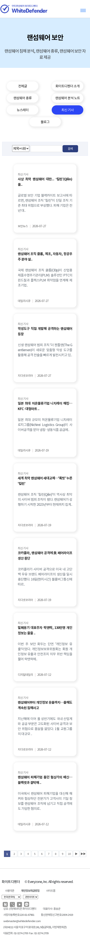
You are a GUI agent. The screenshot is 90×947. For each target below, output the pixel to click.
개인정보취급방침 (30, 891)
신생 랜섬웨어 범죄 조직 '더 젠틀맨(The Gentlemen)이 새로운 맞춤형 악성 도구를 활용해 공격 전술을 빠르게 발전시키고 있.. (45, 350)
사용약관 (9, 891)
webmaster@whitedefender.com (22, 921)
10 (69, 854)
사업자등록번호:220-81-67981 (18, 915)
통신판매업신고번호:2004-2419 (57, 915)
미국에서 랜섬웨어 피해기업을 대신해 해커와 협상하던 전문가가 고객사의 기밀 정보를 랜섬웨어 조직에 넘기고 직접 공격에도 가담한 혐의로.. (45, 801)
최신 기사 (23, 174)
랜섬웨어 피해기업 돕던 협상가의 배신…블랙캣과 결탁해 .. (45, 780)
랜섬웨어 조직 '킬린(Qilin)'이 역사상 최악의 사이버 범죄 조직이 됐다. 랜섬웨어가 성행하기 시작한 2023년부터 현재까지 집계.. (45, 499)
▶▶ (83, 854)
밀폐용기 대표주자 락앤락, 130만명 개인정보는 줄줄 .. (45, 630)
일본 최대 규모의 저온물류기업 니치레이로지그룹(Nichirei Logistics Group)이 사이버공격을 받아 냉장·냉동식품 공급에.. (45, 425)
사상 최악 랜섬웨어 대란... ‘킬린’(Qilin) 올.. (45, 182)
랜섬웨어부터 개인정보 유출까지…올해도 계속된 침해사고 (45, 705)
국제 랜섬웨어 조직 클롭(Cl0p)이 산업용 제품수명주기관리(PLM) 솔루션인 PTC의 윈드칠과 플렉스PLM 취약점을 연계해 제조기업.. (45, 277)
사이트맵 (50, 891)
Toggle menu (83, 10)
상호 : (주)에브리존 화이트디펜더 (19, 909)
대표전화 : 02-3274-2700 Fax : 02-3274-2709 (25, 933)
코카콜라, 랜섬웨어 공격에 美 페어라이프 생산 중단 (45, 556)
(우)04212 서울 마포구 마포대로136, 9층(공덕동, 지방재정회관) (35, 927)
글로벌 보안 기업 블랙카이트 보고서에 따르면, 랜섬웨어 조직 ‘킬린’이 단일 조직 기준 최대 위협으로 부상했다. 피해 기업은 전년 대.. (45, 203)
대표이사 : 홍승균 (51, 909)
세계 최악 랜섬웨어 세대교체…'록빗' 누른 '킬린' (45, 481)
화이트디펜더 (11, 882)
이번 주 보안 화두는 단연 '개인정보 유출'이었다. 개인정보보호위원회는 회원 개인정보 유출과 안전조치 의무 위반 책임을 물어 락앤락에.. (45, 651)
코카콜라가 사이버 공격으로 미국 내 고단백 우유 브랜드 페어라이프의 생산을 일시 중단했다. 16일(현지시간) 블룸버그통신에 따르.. (45, 576)
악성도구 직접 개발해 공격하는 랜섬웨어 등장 (45, 331)
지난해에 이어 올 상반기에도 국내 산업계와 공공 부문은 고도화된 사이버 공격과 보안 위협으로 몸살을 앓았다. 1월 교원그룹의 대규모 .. (45, 726)
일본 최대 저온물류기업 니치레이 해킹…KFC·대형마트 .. (45, 406)
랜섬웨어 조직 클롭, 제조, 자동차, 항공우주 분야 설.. (45, 257)
